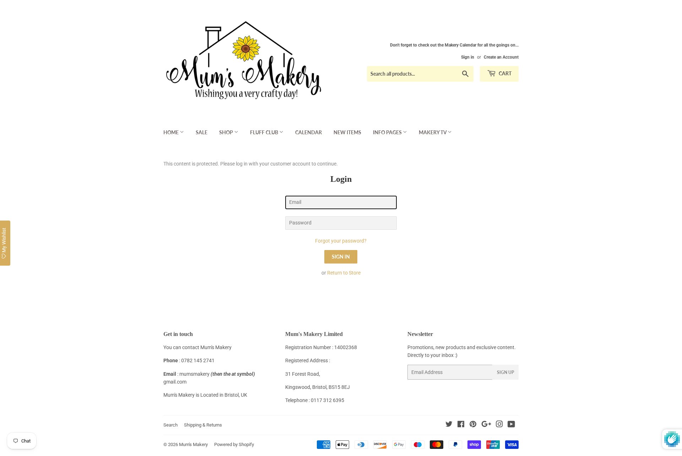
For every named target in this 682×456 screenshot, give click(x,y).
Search (170, 425)
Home (171, 132)
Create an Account (501, 57)
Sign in (467, 57)
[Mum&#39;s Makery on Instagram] (499, 425)
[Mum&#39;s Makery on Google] (486, 425)
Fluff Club (264, 132)
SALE (201, 132)
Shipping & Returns (203, 425)
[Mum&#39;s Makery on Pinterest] (473, 425)
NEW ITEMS (347, 132)
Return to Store (344, 273)
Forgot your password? (341, 241)
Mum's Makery (193, 444)
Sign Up (505, 372)
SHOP (226, 132)
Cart (505, 73)
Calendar (308, 132)
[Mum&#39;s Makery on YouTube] (511, 425)
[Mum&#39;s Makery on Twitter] (449, 425)
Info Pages (388, 132)
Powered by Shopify (234, 444)
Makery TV (433, 132)
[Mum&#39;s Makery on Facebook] (461, 425)
